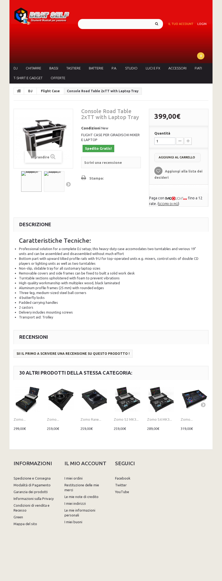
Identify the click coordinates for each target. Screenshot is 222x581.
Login (202, 23)
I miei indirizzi (75, 503)
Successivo (68, 184)
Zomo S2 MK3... (126, 419)
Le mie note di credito (81, 497)
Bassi (53, 68)
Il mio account (85, 463)
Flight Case (50, 91)
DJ (16, 68)
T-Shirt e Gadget (28, 78)
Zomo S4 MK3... (159, 419)
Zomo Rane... (90, 419)
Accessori (177, 68)
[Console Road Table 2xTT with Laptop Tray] (31, 181)
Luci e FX (153, 68)
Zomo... (20, 419)
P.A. (114, 68)
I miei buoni (73, 522)
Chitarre (33, 68)
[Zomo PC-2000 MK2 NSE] (61, 399)
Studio (131, 68)
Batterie (96, 68)
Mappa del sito (25, 524)
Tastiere (73, 68)
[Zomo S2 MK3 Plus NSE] (128, 399)
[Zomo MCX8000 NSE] (194, 399)
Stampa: (96, 178)
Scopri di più (168, 204)
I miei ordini (73, 478)
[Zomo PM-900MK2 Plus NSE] (27, 399)
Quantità (162, 133)
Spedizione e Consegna (32, 478)
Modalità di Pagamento (32, 485)
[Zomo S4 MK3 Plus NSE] (161, 399)
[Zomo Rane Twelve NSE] (94, 399)
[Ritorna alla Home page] (19, 91)
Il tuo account (180, 23)
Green (18, 517)
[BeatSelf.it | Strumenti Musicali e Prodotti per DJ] (42, 15)
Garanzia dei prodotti (31, 492)
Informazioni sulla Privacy (34, 498)
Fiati (198, 68)
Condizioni (90, 128)
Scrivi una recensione (103, 162)
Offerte (58, 78)
